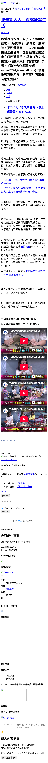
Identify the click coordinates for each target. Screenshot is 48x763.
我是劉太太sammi (9, 460)
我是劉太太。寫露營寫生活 (9, 440)
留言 (32, 474)
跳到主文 (5, 33)
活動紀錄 (21, 483)
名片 (8, 96)
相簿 (8, 90)
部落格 (9, 93)
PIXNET (12, 725)
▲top (3, 491)
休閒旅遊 (22, 85)
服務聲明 (27, 728)
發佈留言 (5, 511)
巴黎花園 (25, 246)
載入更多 (5, 496)
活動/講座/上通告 (24, 486)
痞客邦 (27, 474)
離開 (14, 758)
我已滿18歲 (6, 758)
